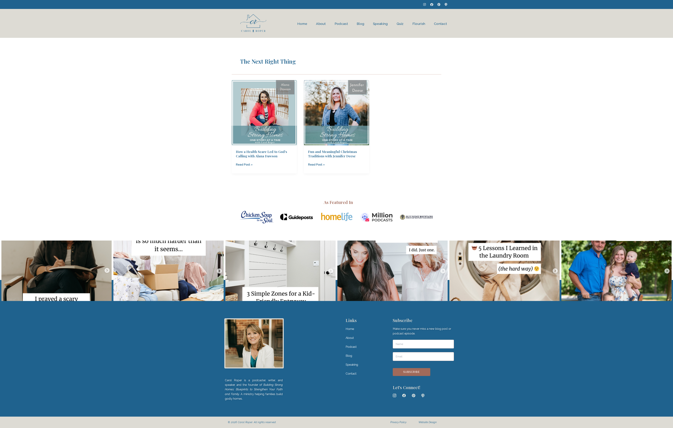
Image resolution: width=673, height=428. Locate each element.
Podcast (341, 24)
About (321, 24)
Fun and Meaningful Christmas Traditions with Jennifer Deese (332, 153)
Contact (440, 24)
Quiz (400, 24)
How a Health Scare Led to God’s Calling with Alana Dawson (261, 153)
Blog (360, 24)
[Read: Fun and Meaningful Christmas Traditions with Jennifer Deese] (336, 112)
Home (302, 24)
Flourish (418, 24)
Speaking (380, 24)
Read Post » (244, 164)
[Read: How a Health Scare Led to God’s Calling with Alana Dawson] (264, 112)
